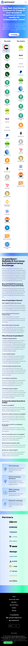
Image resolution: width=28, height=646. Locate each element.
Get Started (14, 34)
